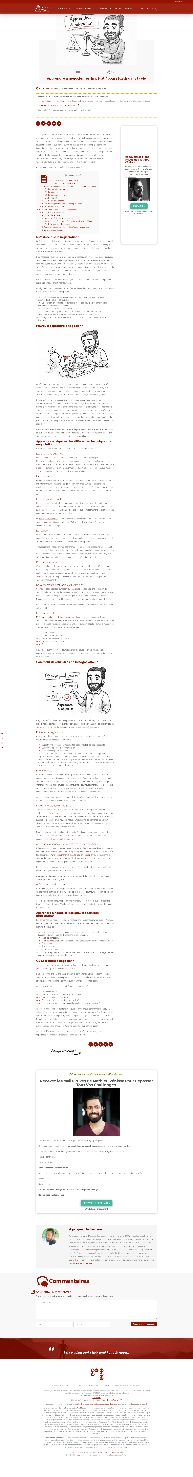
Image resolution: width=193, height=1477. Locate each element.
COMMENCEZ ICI (64, 8)
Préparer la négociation (56, 212)
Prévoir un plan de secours (57, 224)
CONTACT (151, 8)
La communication (54, 206)
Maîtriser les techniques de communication (55, 617)
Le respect (51, 198)
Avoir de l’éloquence (50, 941)
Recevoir (138, 206)
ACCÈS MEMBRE (181, 2)
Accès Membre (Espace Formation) (108, 1400)
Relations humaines (53, 88)
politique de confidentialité (138, 1404)
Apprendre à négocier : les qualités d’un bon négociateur (65, 227)
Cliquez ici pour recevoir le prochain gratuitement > (57, 105)
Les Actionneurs (103, 1452)
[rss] (93, 1370)
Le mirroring (51, 192)
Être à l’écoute (52, 215)
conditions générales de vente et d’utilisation (102, 1404)
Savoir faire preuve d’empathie (59, 218)
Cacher (77, 175)
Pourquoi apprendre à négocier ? (67, 183)
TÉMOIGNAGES (104, 8)
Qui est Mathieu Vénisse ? (83, 1263)
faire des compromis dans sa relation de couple (71, 855)
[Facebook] (93, 1374)
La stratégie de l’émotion (56, 195)
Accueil (41, 88)
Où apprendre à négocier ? (53, 230)
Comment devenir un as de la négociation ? (60, 209)
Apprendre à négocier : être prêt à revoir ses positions (68, 221)
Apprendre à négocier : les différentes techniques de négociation (69, 186)
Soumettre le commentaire (144, 1324)
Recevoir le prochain (95, 1203)
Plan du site (96, 1398)
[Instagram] (102, 1378)
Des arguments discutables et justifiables (63, 204)
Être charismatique (50, 932)
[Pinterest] (102, 1374)
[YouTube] (102, 1370)
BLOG (140, 8)
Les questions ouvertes (56, 189)
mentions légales (77, 1404)
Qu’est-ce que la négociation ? (66, 180)
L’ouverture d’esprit (54, 201)
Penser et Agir (80, 1455)
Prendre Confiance (116, 1452)
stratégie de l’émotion (48, 519)
